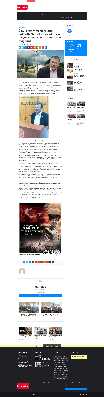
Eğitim (59, 360)
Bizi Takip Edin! (74, 352)
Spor (60, 372)
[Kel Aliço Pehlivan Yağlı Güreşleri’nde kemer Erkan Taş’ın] (81, 104)
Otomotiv (55, 366)
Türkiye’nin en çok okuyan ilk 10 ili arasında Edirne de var (79, 71)
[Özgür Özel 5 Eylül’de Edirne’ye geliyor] (71, 116)
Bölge (51, 14)
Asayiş (41, 14)
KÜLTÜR (63, 362)
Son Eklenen (76, 59)
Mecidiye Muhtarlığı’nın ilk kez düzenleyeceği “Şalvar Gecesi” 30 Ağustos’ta (55, 337)
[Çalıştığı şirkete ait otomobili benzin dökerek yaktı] (70, 83)
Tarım (54, 374)
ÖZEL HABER (59, 378)
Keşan (30, 14)
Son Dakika (57, 14)
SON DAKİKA (56, 372)
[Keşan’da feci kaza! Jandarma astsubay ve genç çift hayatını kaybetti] (70, 88)
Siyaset (36, 14)
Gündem (25, 14)
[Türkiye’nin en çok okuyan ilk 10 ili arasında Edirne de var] (70, 71)
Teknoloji (58, 374)
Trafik (63, 374)
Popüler (68, 59)
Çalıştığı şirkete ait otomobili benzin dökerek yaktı (78, 82)
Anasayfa (20, 14)
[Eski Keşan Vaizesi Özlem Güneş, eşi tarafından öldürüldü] (70, 65)
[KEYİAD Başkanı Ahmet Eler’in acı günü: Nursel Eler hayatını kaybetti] (25, 330)
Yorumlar (84, 59)
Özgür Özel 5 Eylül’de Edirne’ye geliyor (70, 121)
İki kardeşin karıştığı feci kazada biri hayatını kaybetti (79, 76)
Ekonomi (55, 360)
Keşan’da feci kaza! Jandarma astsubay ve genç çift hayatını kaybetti (79, 88)
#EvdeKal (55, 356)
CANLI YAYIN (59, 358)
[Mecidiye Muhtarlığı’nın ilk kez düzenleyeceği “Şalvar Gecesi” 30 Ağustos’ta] (55, 330)
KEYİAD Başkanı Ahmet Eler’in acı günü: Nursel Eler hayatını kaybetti (25, 337)
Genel (63, 360)
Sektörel (67, 368)
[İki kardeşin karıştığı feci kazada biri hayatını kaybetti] (70, 77)
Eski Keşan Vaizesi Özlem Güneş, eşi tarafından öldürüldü (79, 65)
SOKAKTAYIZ (60, 370)
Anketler (59, 356)
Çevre (25, 23)
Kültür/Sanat (56, 364)
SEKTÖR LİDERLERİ (60, 368)
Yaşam (66, 376)
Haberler (55, 362)
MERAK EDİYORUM (62, 364)
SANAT (65, 366)
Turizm (66, 374)
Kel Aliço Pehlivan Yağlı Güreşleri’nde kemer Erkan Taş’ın (46, 1)
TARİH (64, 372)
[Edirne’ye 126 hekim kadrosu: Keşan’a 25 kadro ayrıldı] (40, 330)
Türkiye (55, 376)
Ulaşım (59, 376)
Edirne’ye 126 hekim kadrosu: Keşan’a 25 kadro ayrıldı (40, 336)
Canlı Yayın (65, 358)
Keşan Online (22, 44)
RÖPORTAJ (60, 366)
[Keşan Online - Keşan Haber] (22, 7)
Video (63, 376)
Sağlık (46, 14)
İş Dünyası (65, 378)
